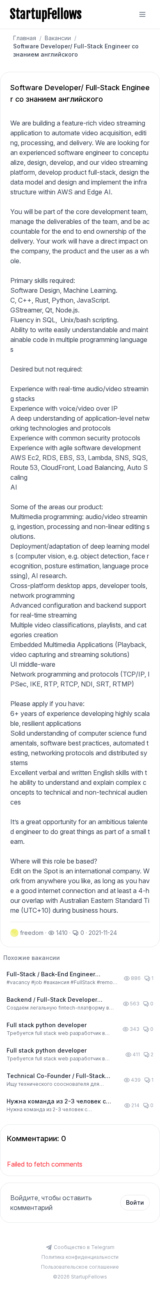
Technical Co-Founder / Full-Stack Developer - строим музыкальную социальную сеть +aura (57, 1076)
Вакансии (58, 37)
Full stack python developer (47, 1024)
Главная (24, 37)
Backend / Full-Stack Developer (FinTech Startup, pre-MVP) (52, 1000)
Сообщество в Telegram (84, 1247)
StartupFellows (46, 14)
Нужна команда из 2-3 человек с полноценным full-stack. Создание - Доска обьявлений (61, 1101)
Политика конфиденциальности (80, 1257)
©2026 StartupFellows (80, 1277)
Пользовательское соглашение (80, 1267)
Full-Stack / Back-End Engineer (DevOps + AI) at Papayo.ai (51, 974)
